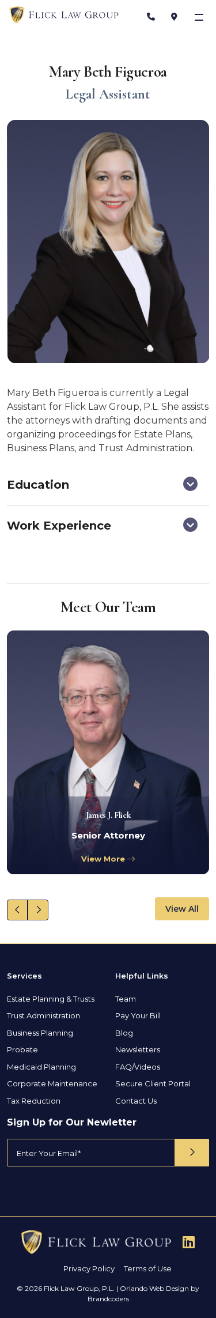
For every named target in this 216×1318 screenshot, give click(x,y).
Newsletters (137, 1049)
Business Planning (40, 1032)
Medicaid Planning (41, 1066)
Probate (22, 1049)
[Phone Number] (151, 17)
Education (38, 485)
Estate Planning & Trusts (50, 998)
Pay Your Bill (138, 1015)
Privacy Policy (89, 1268)
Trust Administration (43, 1015)
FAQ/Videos (137, 1066)
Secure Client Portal (153, 1083)
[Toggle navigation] (200, 17)
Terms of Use (148, 1268)
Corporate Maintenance (52, 1083)
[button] (17, 910)
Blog (124, 1032)
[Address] (174, 17)
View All (182, 909)
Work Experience (59, 526)
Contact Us (136, 1100)
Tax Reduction (33, 1100)
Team (125, 998)
